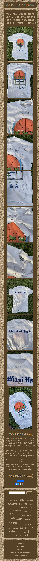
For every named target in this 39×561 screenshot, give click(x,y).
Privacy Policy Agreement (20, 553)
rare (12, 523)
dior (20, 524)
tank (30, 508)
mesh (15, 528)
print (15, 535)
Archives (20, 546)
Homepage (20, 543)
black (23, 527)
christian (30, 500)
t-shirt (11, 531)
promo (10, 508)
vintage (16, 518)
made (10, 500)
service (27, 519)
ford (9, 528)
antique (30, 524)
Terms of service (20, 556)
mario (31, 504)
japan (29, 515)
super (23, 503)
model (23, 515)
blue (25, 524)
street (15, 500)
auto (31, 511)
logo (23, 532)
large (18, 532)
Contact (20, 549)
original (23, 535)
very (9, 511)
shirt (12, 514)
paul (22, 499)
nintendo (17, 510)
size (30, 527)
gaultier (12, 503)
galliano (16, 508)
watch (23, 507)
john (18, 515)
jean (30, 531)
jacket (25, 511)
